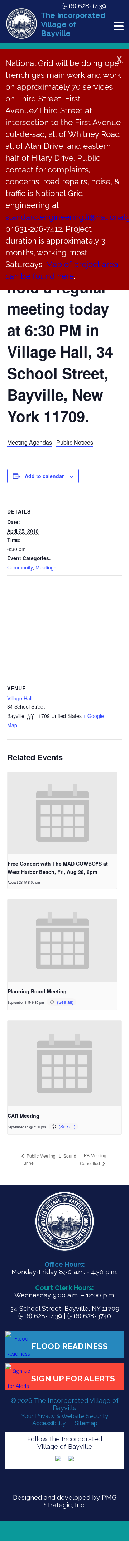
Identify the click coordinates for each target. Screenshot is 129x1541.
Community (20, 567)
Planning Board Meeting (37, 991)
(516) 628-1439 (84, 6)
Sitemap (86, 1423)
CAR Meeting (23, 1115)
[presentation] (62, 813)
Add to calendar (44, 475)
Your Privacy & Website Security (64, 1415)
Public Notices (74, 442)
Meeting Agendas (29, 442)
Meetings (45, 567)
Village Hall (19, 698)
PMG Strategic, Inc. (80, 1501)
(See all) (65, 1002)
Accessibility (49, 1423)
